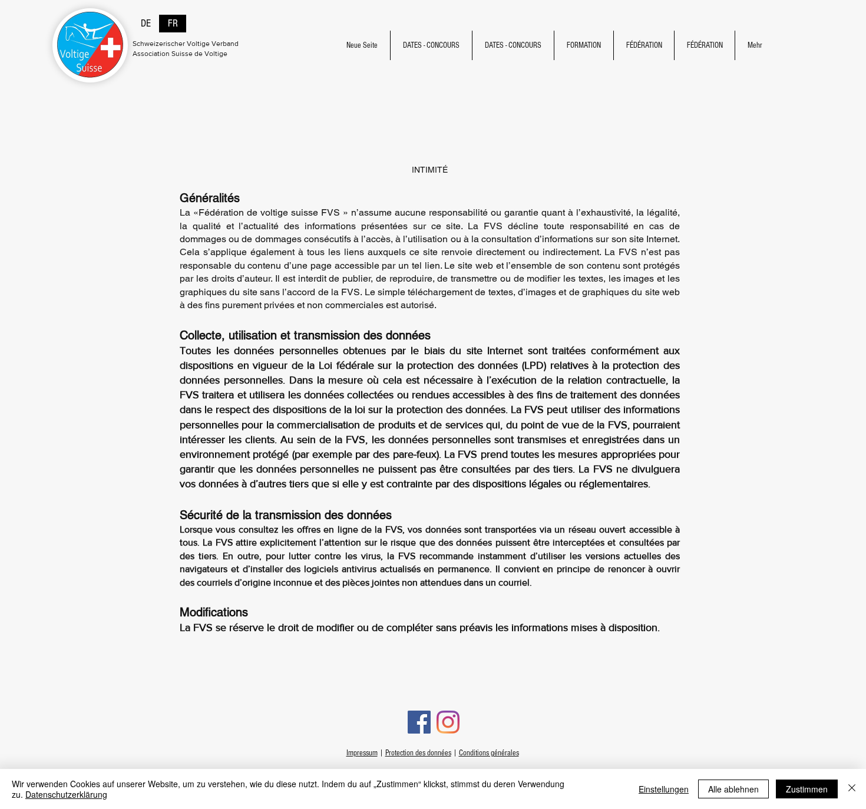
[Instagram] (448, 722)
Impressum (362, 753)
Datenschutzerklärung (66, 794)
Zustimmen (807, 789)
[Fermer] (852, 789)
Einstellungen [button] (664, 789)
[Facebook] (419, 722)
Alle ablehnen (733, 789)
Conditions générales (489, 753)
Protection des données (418, 753)
